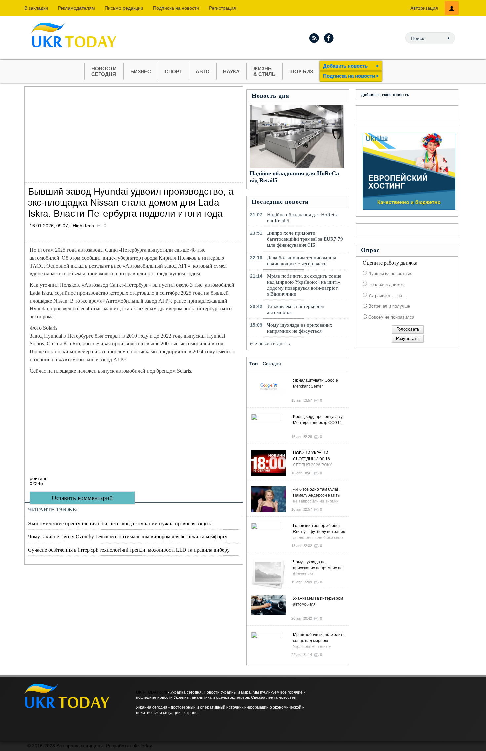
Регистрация (222, 8)
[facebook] (329, 38)
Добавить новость (351, 66)
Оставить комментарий (82, 497)
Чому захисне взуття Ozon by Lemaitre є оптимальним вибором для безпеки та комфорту (127, 536)
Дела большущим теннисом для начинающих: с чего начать (301, 260)
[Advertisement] (134, 133)
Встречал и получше (388, 306)
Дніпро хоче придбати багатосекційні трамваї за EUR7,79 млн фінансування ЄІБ (305, 239)
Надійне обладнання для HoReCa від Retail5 (303, 217)
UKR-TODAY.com (151, 692)
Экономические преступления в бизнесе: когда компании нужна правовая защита (120, 523)
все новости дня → (270, 343)
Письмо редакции (124, 8)
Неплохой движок (385, 284)
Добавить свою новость (385, 94)
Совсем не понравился (390, 317)
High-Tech (83, 225)
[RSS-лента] (314, 38)
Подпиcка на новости (176, 8)
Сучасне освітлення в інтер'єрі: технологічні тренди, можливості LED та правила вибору (129, 549)
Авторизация (424, 8)
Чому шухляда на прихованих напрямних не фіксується (299, 328)
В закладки (36, 8)
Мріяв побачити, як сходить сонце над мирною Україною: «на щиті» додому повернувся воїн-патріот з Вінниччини (304, 285)
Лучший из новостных (389, 273)
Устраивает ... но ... (387, 295)
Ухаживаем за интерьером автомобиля (295, 309)
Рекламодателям (76, 8)
